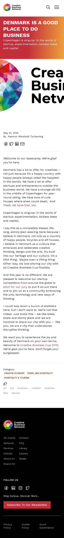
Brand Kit (9, 463)
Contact (24, 437)
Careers (23, 453)
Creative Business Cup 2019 (39, 345)
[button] (57, 7)
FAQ (21, 443)
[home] (12, 7)
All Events (9, 437)
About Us (9, 458)
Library (23, 448)
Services (8, 448)
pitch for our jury (15, 287)
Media (22, 458)
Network (9, 443)
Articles (8, 453)
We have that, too (24, 205)
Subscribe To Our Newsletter (27, 504)
